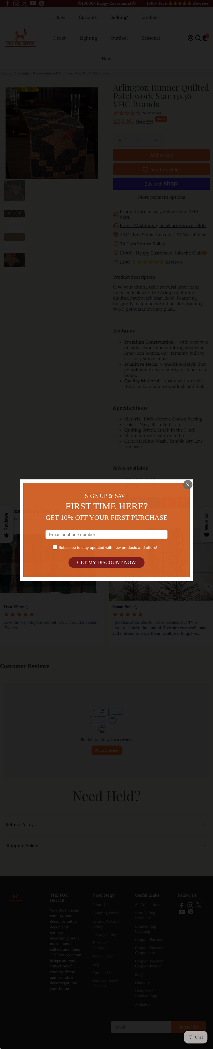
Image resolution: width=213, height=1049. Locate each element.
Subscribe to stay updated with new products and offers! (108, 547)
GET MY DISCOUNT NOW (106, 562)
